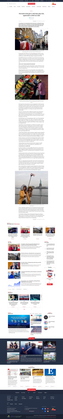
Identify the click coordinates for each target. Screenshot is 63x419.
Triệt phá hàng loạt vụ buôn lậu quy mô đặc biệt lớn (12, 350)
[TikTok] (53, 1)
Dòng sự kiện (31, 367)
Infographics (36, 313)
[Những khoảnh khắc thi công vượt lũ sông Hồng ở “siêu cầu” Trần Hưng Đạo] (13, 356)
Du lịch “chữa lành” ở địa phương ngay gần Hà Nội (50, 361)
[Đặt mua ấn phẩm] (54, 3)
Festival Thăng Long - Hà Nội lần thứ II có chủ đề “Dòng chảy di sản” (50, 350)
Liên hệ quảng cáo (31, 411)
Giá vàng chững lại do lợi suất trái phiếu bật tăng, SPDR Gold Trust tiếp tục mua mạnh (51, 262)
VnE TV (31, 313)
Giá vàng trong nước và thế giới (37, 377)
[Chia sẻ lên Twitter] (39, 21)
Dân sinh (53, 6)
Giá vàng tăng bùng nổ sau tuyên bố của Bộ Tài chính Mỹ (51, 245)
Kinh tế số (23, 6)
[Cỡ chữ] (20, 21)
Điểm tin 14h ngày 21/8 (52, 317)
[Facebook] (46, 1)
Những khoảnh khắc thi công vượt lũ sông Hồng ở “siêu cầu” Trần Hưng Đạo (13, 361)
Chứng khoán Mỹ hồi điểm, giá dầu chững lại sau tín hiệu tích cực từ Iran (31, 272)
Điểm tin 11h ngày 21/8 (52, 322)
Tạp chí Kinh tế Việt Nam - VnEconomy (51, 416)
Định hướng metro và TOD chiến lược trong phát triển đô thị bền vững (12, 377)
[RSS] (48, 411)
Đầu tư (15, 6)
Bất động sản (44, 6)
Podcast (33, 313)
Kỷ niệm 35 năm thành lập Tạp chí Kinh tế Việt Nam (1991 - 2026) (24, 377)
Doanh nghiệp (39, 6)
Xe (28, 392)
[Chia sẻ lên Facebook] (38, 21)
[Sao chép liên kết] (42, 21)
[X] (48, 1)
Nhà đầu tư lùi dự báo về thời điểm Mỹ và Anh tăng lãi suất (31, 253)
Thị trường (33, 6)
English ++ (45, 392)
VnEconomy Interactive (49, 376)
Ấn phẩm (50, 267)
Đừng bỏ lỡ (10, 292)
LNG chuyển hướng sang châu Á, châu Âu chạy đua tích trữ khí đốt (24, 303)
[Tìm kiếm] (9, 3)
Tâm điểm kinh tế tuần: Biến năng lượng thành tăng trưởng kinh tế (36, 323)
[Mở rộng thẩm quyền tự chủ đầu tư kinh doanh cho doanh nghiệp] (31, 347)
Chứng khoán (17, 392)
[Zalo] (50, 1)
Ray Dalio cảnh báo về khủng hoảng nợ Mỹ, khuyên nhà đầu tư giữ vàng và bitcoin (50, 235)
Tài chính (18, 6)
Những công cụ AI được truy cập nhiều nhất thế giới (50, 252)
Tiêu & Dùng (23, 392)
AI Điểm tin (49, 313)
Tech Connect (40, 392)
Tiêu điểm (10, 6)
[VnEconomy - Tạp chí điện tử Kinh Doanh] (31, 390)
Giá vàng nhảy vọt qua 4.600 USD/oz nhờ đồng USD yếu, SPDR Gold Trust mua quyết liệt (30, 281)
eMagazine (40, 313)
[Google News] (55, 1)
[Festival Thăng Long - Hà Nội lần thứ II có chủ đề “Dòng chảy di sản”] (50, 345)
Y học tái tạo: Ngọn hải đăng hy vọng (36, 334)
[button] (31, 309)
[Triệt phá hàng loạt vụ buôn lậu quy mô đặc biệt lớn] (13, 345)
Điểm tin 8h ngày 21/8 (51, 327)
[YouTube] (51, 1)
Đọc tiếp (9, 242)
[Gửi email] (40, 21)
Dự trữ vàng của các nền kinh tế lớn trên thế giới (50, 249)
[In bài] (19, 21)
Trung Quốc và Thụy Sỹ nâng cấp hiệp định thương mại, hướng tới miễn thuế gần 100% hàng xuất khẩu (30, 245)
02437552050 (27, 409)
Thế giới (49, 6)
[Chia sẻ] (43, 21)
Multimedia (10, 313)
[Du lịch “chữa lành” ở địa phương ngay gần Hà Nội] (50, 356)
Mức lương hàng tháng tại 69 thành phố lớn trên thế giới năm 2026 (35, 303)
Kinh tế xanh (28, 6)
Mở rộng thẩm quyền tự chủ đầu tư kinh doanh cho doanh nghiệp (31, 356)
